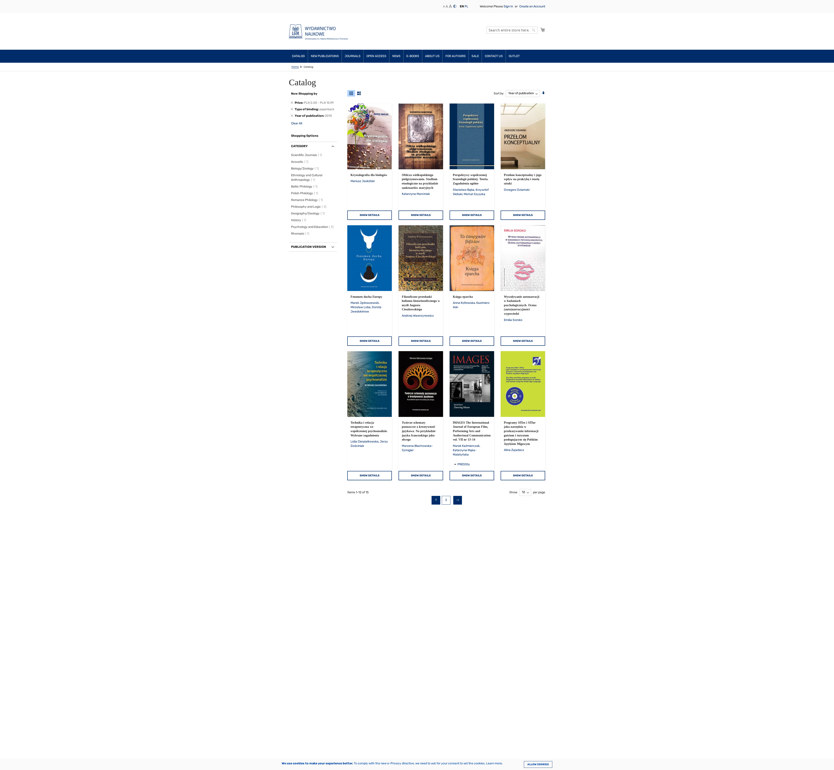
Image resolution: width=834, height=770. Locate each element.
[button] (462, 6)
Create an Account (532, 6)
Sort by (499, 93)
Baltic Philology (305, 186)
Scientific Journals (307, 155)
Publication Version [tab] (308, 247)
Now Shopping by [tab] (304, 93)
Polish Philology (305, 193)
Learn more (494, 763)
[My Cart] (542, 30)
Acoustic (300, 162)
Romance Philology (307, 200)
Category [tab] (299, 146)
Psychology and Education (313, 227)
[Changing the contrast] (454, 6)
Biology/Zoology (305, 168)
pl (466, 6)
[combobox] (512, 30)
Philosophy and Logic (309, 207)
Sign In (509, 6)
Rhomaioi (301, 233)
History (299, 220)
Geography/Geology (308, 213)
